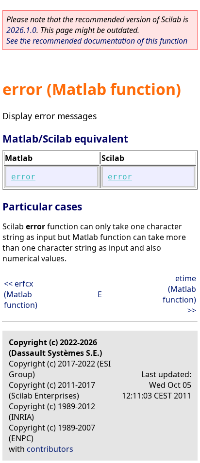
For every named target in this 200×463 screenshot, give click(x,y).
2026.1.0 (21, 30)
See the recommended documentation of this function (96, 40)
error (23, 176)
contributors (50, 449)
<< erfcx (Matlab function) (20, 294)
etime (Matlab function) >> (179, 294)
